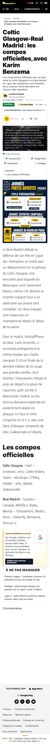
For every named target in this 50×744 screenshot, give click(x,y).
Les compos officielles (18, 174)
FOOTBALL (8, 104)
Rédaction (7, 715)
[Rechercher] (41, 2)
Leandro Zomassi (16, 94)
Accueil (7, 18)
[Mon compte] (36, 2)
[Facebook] (17, 701)
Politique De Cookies (12, 726)
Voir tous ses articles (17, 97)
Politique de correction (33, 720)
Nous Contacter (10, 731)
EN (45, 3)
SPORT (6, 9)
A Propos (7, 709)
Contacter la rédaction (24, 709)
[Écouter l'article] (6, 118)
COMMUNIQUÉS (32, 9)
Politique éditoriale (11, 720)
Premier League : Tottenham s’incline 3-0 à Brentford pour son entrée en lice (25, 578)
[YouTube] (33, 701)
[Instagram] (28, 701)
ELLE (17, 9)
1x (35, 119)
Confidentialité (32, 726)
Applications (26, 731)
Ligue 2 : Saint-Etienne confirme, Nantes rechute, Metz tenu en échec (24, 597)
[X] (22, 701)
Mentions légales (23, 715)
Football (16, 18)
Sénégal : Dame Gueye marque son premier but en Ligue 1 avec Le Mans (22, 588)
